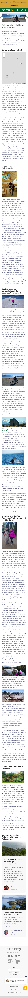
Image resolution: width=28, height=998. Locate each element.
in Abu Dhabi (22, 820)
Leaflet (13, 83)
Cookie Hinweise (10, 992)
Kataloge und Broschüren (14, 972)
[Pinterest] (16, 956)
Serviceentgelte (14, 974)
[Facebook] (9, 956)
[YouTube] (19, 955)
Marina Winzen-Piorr (16, 931)
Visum (9, 970)
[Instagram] (12, 956)
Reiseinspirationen (16, 970)
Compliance (18, 992)
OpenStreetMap (18, 83)
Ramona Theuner (17, 887)
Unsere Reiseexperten (14, 986)
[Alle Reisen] (22, 10)
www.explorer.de (14, 5)
